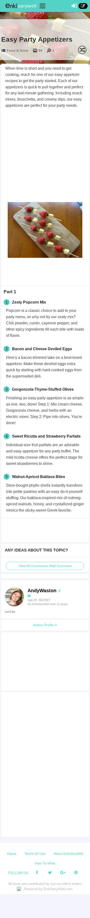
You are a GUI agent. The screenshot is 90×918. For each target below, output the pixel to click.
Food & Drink (17, 50)
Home (11, 854)
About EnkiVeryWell (68, 854)
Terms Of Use (34, 854)
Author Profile (44, 625)
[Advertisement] (45, 156)
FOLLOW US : (19, 873)
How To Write (45, 863)
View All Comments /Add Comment (45, 566)
